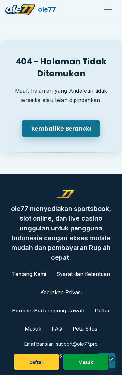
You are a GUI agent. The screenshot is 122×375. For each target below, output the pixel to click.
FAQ (57, 329)
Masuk (33, 329)
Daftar (102, 310)
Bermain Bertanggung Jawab (48, 310)
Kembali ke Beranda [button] (61, 128)
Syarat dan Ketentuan (83, 274)
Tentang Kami (29, 274)
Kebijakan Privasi (61, 292)
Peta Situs (85, 329)
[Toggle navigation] (108, 9)
